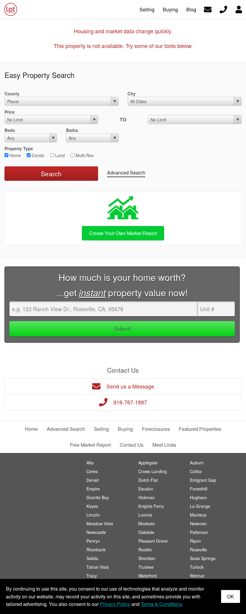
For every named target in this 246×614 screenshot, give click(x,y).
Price (9, 112)
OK (230, 596)
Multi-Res (84, 155)
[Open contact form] (208, 8)
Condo (37, 155)
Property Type (18, 148)
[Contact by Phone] (223, 8)
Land (59, 155)
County (12, 94)
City (132, 94)
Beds (9, 130)
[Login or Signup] (239, 8)
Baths (72, 130)
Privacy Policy (115, 604)
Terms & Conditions (161, 604)
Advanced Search (126, 172)
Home (14, 155)
